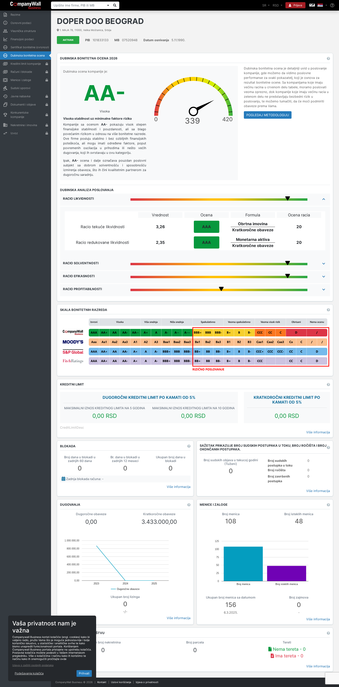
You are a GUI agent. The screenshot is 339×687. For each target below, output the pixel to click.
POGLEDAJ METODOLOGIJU (267, 115)
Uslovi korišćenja (121, 682)
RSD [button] (276, 5)
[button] (318, 5)
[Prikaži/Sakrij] (108, 5)
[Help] (332, 5)
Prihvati (84, 673)
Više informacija (318, 432)
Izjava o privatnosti (147, 682)
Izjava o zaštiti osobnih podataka (33, 665)
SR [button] (264, 5)
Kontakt (101, 682)
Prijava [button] (297, 5)
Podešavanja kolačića (29, 673)
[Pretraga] (114, 5)
